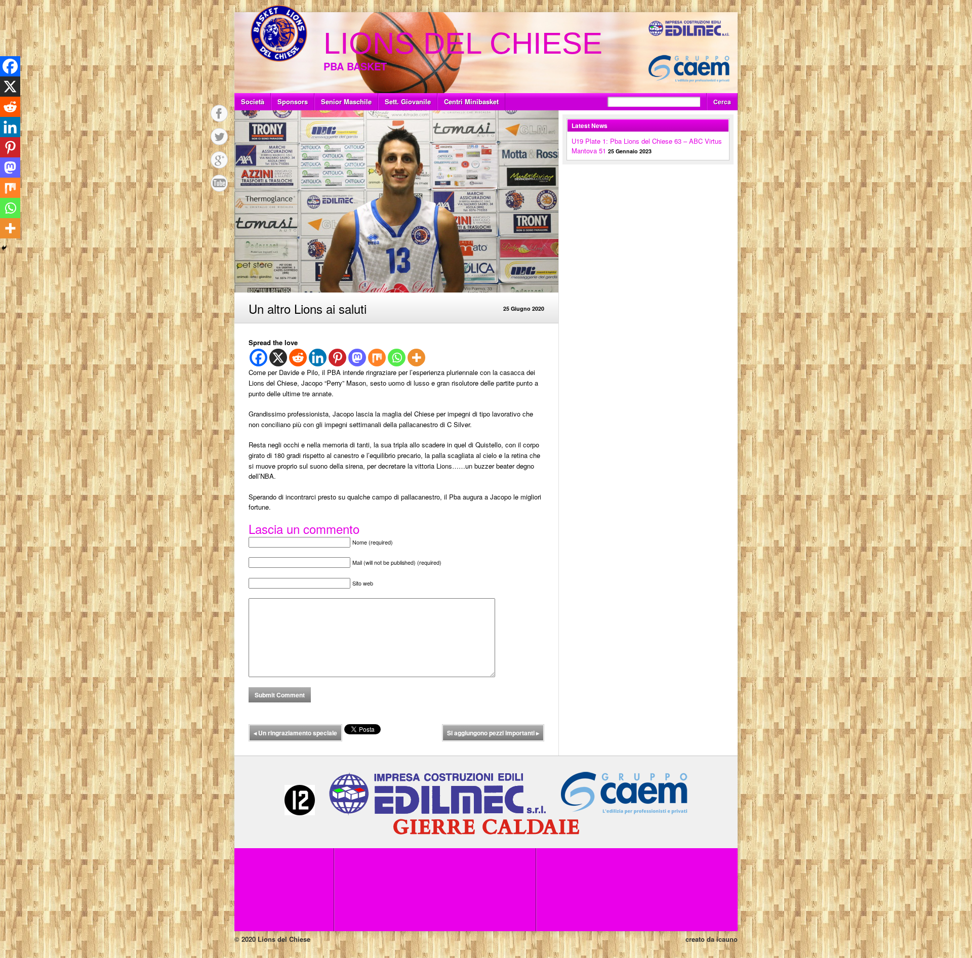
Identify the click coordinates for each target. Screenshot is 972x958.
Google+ (219, 160)
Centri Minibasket (471, 101)
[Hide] (4, 248)
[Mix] (377, 357)
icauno (727, 939)
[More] (416, 357)
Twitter (219, 137)
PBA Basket (355, 66)
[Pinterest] (337, 357)
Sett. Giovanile (408, 101)
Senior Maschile (346, 101)
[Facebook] (258, 357)
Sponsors (292, 101)
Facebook (219, 113)
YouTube (219, 183)
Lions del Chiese (462, 43)
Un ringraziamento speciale (295, 732)
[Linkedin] (318, 357)
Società (252, 101)
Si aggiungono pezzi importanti (493, 732)
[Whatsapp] (397, 357)
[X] (278, 357)
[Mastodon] (357, 357)
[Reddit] (298, 357)
